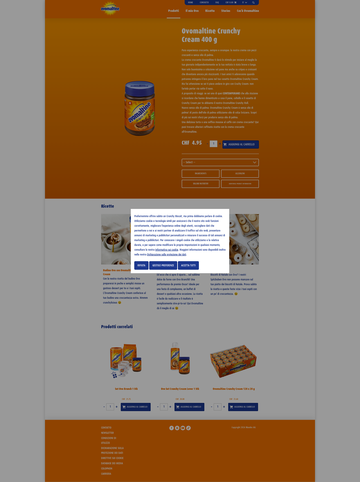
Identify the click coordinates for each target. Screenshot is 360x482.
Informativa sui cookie (166, 249)
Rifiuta (141, 265)
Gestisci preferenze (163, 265)
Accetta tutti (188, 265)
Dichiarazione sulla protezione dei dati (166, 254)
